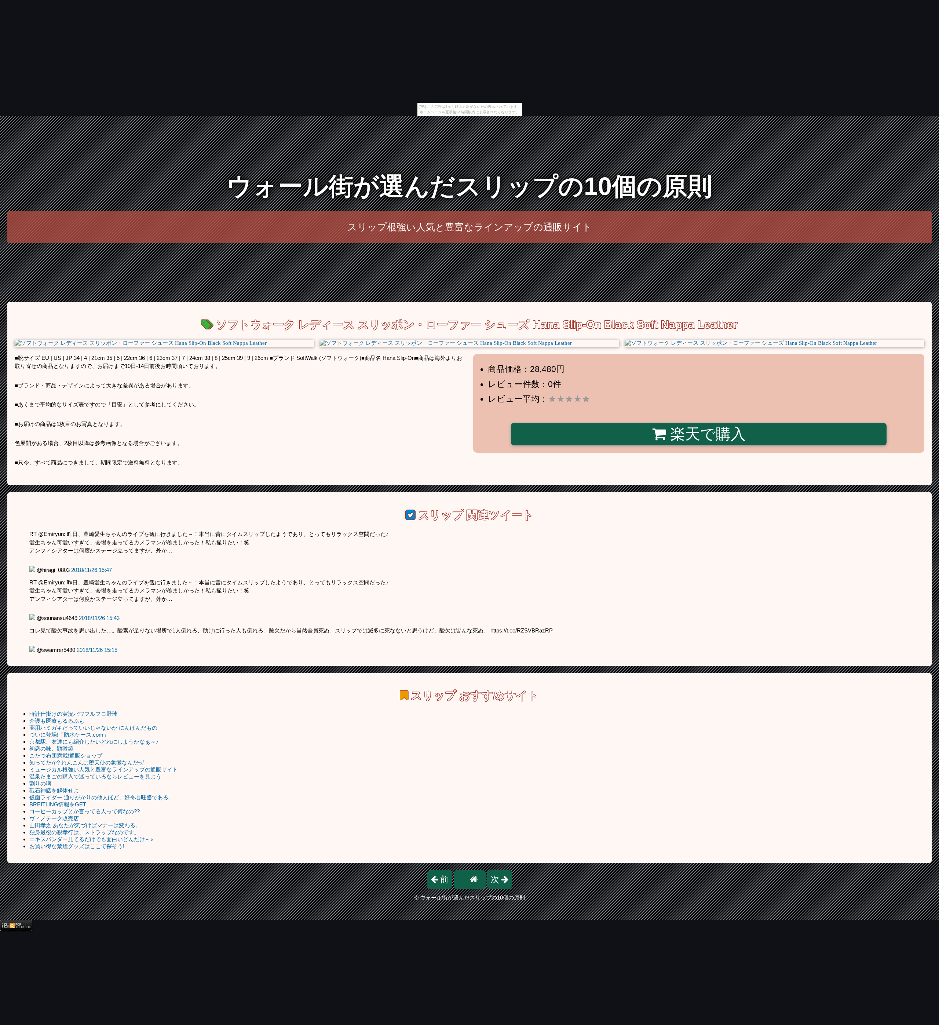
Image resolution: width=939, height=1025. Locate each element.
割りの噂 (40, 783)
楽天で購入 (706, 434)
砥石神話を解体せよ (54, 790)
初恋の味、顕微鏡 (51, 748)
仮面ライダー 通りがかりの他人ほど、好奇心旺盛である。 (101, 797)
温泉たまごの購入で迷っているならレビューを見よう (95, 776)
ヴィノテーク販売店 (54, 818)
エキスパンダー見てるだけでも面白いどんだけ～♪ (91, 839)
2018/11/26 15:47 (91, 570)
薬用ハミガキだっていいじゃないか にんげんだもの (93, 728)
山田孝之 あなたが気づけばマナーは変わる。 (85, 825)
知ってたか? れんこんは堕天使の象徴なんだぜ (86, 762)
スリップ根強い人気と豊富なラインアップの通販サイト (469, 227)
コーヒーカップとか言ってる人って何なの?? (84, 811)
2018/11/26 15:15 (97, 650)
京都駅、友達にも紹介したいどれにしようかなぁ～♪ (94, 741)
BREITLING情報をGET (57, 804)
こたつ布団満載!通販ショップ (65, 755)
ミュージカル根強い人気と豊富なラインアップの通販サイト (103, 769)
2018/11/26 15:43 (99, 618)
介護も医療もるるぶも (56, 721)
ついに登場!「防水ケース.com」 (69, 735)
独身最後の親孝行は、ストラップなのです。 (84, 832)
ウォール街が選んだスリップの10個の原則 (469, 186)
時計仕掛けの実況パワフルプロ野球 (73, 714)
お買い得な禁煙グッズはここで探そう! (76, 846)
